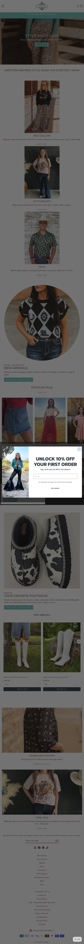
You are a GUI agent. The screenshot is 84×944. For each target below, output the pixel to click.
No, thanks (55, 488)
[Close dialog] (79, 449)
